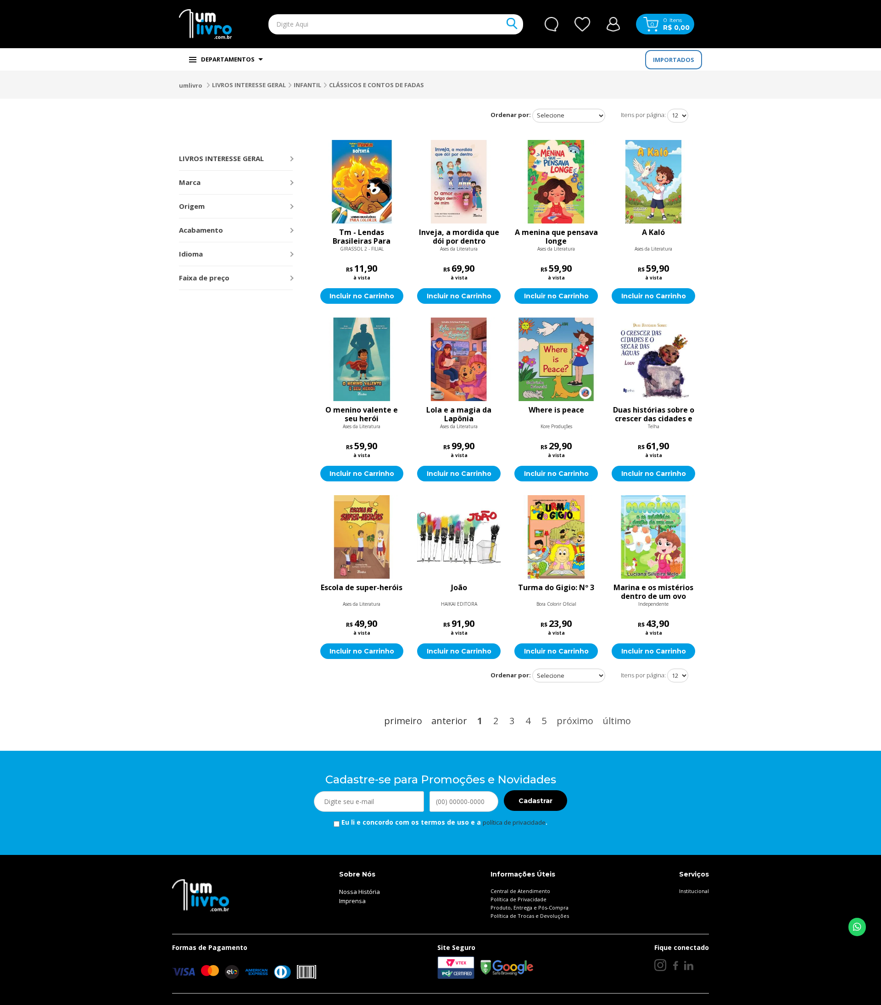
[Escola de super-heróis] (362, 537)
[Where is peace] (556, 359)
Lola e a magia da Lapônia (458, 414)
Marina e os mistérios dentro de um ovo (653, 592)
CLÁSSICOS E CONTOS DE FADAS (376, 85)
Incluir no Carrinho (361, 296)
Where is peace (556, 410)
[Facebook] (675, 965)
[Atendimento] (551, 24)
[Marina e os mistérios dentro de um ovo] (653, 537)
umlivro (190, 85)
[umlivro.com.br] (200, 895)
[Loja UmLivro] (205, 24)
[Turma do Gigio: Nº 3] (556, 537)
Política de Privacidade (518, 899)
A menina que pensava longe (556, 237)
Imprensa (352, 901)
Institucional (694, 891)
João (459, 587)
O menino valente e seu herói (361, 414)
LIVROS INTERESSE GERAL (249, 85)
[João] (459, 537)
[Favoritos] (582, 24)
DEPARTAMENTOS (228, 59)
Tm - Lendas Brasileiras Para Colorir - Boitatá (361, 237)
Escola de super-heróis (361, 587)
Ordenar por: (511, 115)
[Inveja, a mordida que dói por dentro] (459, 181)
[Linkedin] (688, 965)
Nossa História (359, 892)
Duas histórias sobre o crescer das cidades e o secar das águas (653, 414)
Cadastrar (535, 801)
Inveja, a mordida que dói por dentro (459, 237)
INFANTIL (307, 85)
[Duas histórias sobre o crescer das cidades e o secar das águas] (653, 359)
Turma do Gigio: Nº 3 (556, 587)
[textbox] (374, 24)
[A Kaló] (653, 181)
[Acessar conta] (613, 23)
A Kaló (653, 232)
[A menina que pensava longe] (556, 181)
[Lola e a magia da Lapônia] (459, 359)
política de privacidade (514, 822)
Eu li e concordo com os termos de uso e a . (443, 822)
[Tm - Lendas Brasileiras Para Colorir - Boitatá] (362, 181)
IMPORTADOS (673, 60)
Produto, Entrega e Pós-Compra (530, 907)
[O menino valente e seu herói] (362, 359)
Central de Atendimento (520, 891)
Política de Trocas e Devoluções (530, 915)
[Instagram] (660, 965)
